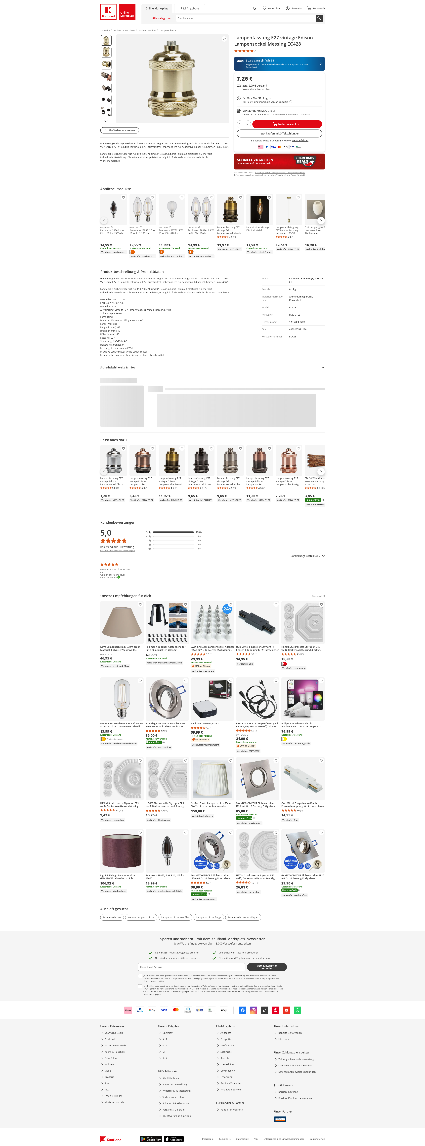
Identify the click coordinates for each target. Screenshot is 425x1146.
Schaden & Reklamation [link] (176, 1103)
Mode (108, 1070)
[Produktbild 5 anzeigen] (106, 88)
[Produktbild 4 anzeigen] (106, 76)
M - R (165, 1051)
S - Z (165, 1058)
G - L (165, 1045)
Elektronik (110, 1039)
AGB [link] (256, 1138)
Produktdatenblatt (115, 739)
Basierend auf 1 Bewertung (117, 547)
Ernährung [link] (226, 1077)
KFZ (107, 1089)
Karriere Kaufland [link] (288, 1091)
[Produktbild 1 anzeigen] (106, 40)
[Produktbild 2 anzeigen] (106, 52)
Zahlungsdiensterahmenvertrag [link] (296, 1059)
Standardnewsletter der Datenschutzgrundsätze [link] (163, 978)
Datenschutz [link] (242, 1138)
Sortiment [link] (225, 1051)
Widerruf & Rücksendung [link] (177, 1090)
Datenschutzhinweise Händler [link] (295, 1065)
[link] (189, 8)
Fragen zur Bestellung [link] (175, 1084)
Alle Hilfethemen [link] (172, 1078)
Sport (108, 1083)
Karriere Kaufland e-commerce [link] (295, 1098)
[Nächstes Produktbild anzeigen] (106, 121)
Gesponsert (105, 227)
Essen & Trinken (114, 1095)
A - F (165, 1039)
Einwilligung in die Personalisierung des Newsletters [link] (165, 988)
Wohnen (109, 1064)
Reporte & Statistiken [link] (290, 1032)
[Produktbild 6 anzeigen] (106, 100)
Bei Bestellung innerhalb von (267, 101)
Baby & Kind (111, 1058)
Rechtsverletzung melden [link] (177, 1115)
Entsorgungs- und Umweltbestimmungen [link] (284, 1138)
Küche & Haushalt (115, 1051)
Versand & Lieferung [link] (174, 1109)
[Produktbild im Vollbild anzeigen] (172, 78)
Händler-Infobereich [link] (231, 1109)
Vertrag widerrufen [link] (173, 1097)
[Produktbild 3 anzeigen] (106, 64)
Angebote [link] (225, 1032)
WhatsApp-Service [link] (230, 1089)
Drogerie (109, 1077)
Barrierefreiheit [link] (317, 1138)
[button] (174, 532)
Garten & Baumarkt (115, 1045)
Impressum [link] (207, 1138)
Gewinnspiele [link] (228, 1070)
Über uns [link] (283, 1039)
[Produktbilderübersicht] (106, 78)
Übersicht (168, 1032)
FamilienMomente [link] (230, 1083)
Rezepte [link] (224, 1058)
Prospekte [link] (225, 1039)
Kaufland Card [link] (228, 1045)
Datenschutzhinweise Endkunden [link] (297, 1071)
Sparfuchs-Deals (114, 1032)
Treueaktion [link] (227, 1064)
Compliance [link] (225, 1138)
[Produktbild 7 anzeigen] (106, 112)
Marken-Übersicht (115, 1102)
